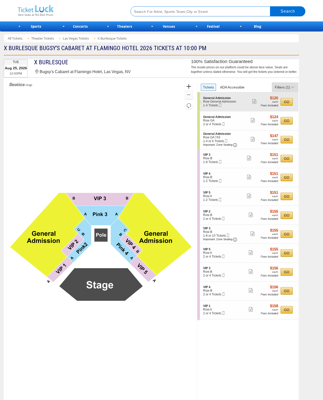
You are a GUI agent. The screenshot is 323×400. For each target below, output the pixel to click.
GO (286, 102)
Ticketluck (68, 10)
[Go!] (287, 11)
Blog (257, 26)
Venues (169, 26)
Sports (36, 26)
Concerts (80, 26)
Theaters (124, 26)
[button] (189, 87)
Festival (213, 26)
